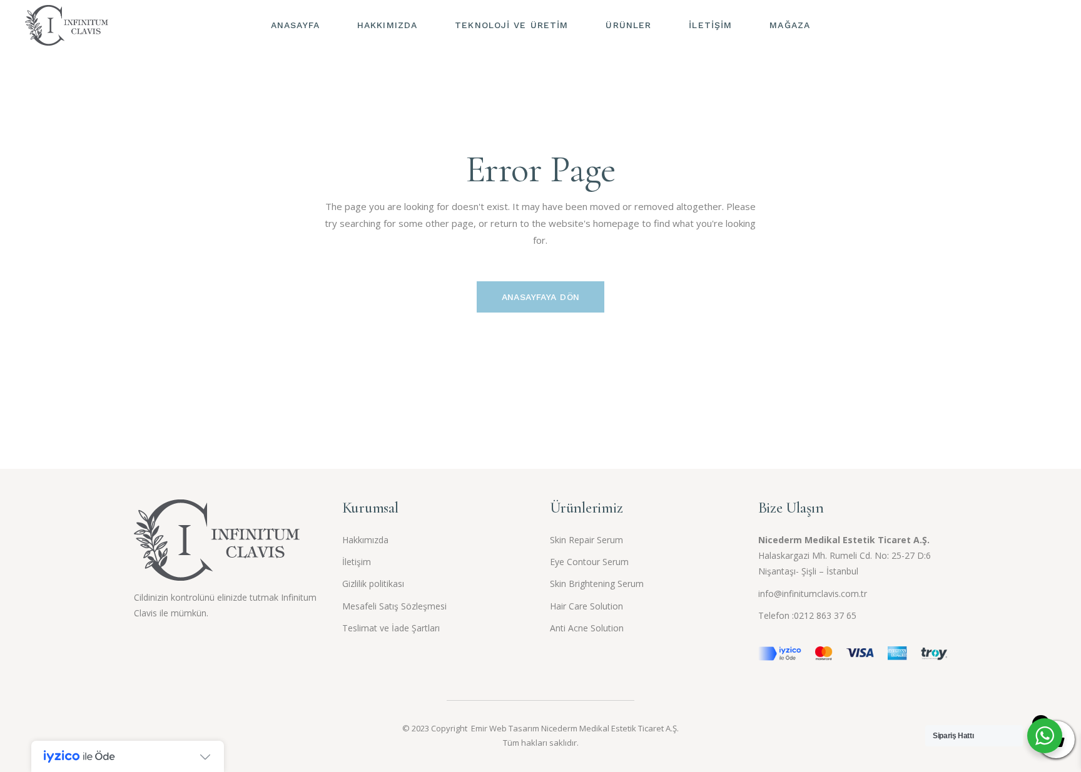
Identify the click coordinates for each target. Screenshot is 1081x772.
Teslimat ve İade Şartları (391, 628)
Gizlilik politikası (373, 583)
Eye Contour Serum (589, 562)
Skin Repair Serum (586, 540)
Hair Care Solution (586, 606)
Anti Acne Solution (587, 628)
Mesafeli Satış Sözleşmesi (394, 606)
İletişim (356, 562)
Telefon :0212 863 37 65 (807, 615)
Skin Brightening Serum (597, 583)
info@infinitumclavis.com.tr (812, 593)
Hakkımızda (365, 540)
